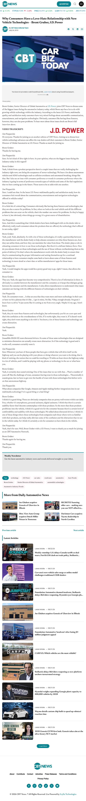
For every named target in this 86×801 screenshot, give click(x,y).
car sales (37, 478)
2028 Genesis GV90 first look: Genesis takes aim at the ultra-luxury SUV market (59, 732)
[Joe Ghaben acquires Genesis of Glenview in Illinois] (9, 505)
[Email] (82, 29)
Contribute (21, 774)
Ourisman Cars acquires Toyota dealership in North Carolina (71, 516)
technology (14, 478)
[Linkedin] (77, 29)
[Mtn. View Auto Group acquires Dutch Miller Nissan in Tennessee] (9, 517)
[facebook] (29, 786)
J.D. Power (51, 106)
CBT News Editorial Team (19, 28)
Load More (43, 746)
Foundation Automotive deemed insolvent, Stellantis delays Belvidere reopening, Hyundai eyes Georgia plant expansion (59, 594)
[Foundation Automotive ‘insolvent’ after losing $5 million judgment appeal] (17, 631)
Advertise (39, 774)
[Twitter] (52, 786)
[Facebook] (68, 29)
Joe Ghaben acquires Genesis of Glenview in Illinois (29, 505)
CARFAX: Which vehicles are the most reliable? (55, 653)
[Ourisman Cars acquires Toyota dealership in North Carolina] (52, 517)
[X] (73, 29)
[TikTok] (46, 786)
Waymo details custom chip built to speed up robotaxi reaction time (58, 713)
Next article (78, 530)
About (12, 774)
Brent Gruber (8, 482)
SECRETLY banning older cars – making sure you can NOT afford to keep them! (71, 506)
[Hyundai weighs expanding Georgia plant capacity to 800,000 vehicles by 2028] (17, 691)
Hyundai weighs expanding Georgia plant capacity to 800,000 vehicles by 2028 (58, 693)
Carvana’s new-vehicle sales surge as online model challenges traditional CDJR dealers (56, 574)
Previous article (9, 530)
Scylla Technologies (68, 794)
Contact (30, 774)
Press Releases (51, 774)
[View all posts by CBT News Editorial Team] (5, 29)
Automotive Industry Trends (14, 486)
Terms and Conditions (67, 774)
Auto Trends (72, 478)
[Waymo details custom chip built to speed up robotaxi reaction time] (17, 711)
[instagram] (34, 786)
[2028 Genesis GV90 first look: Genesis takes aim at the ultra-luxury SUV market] (17, 731)
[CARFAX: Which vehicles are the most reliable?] (17, 651)
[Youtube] (57, 786)
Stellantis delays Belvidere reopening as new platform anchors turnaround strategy (58, 673)
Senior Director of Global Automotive (30, 482)
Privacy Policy (43, 778)
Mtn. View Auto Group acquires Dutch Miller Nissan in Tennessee (29, 516)
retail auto (48, 478)
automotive (60, 478)
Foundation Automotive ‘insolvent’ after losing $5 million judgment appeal (56, 633)
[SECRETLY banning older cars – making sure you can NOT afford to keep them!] (52, 505)
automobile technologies (55, 482)
